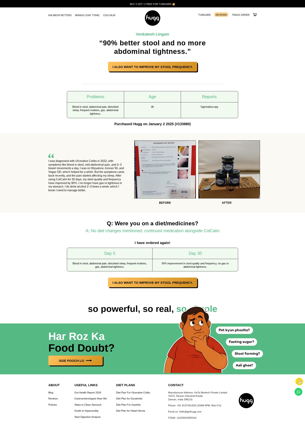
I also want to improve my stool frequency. (152, 67)
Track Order (241, 14)
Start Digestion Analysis (87, 416)
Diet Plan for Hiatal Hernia (130, 410)
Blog (50, 392)
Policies (52, 404)
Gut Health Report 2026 (87, 392)
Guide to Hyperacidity (86, 410)
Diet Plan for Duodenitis (129, 398)
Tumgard (204, 14)
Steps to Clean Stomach (87, 404)
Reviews (221, 14)
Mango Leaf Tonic (87, 15)
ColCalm (109, 15)
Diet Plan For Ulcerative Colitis (133, 392)
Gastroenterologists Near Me (90, 398)
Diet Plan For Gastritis (128, 404)
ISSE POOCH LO (72, 360)
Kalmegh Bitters (59, 15)
